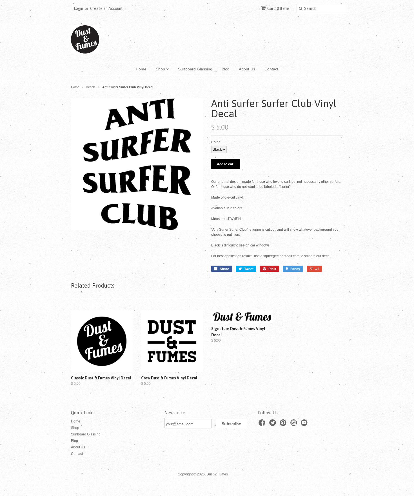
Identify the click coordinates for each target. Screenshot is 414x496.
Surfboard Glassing (195, 69)
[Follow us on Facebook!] (263, 424)
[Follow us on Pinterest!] (284, 424)
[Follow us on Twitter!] (273, 424)
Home (141, 69)
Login (78, 8)
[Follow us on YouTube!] (305, 424)
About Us (247, 69)
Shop (161, 69)
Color (215, 142)
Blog (226, 69)
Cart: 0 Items (278, 8)
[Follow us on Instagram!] (294, 424)
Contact (271, 69)
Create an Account (106, 8)
